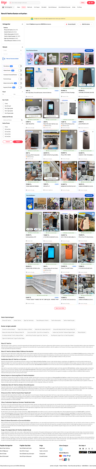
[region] (60, 59)
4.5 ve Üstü (7, 136)
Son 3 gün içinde (9, 108)
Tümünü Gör (89, 50)
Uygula (18, 141)
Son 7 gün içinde (9, 110)
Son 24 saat (8, 106)
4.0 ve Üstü (7, 134)
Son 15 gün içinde (9, 113)
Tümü (6, 103)
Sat (92, 2)
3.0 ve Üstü (7, 129)
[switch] (20, 66)
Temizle (8, 141)
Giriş (82, 2)
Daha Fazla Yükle (60, 308)
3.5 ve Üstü (7, 131)
